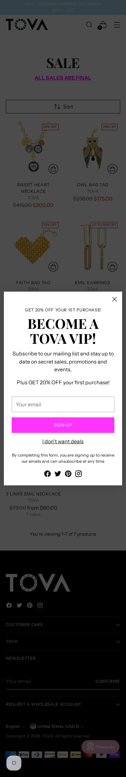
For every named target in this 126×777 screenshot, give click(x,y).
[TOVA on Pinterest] (68, 475)
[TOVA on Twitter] (58, 475)
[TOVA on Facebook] (47, 475)
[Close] (115, 299)
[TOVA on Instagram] (78, 475)
